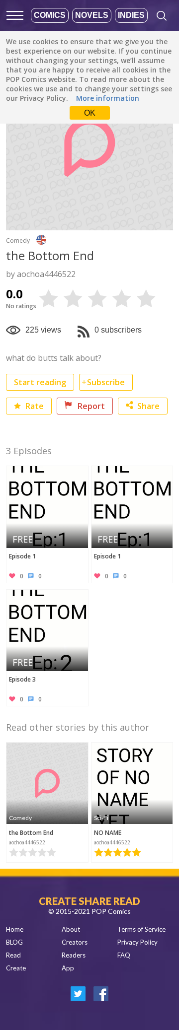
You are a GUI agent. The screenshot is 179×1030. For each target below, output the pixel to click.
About (71, 929)
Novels (91, 15)
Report (90, 406)
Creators (75, 942)
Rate (33, 406)
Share (148, 406)
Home (14, 929)
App (68, 968)
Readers (74, 955)
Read (13, 955)
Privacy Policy (137, 942)
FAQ (123, 955)
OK (89, 113)
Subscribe (106, 382)
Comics (50, 15)
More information (107, 98)
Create (16, 968)
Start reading (40, 382)
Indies (131, 15)
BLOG (14, 942)
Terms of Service (141, 929)
